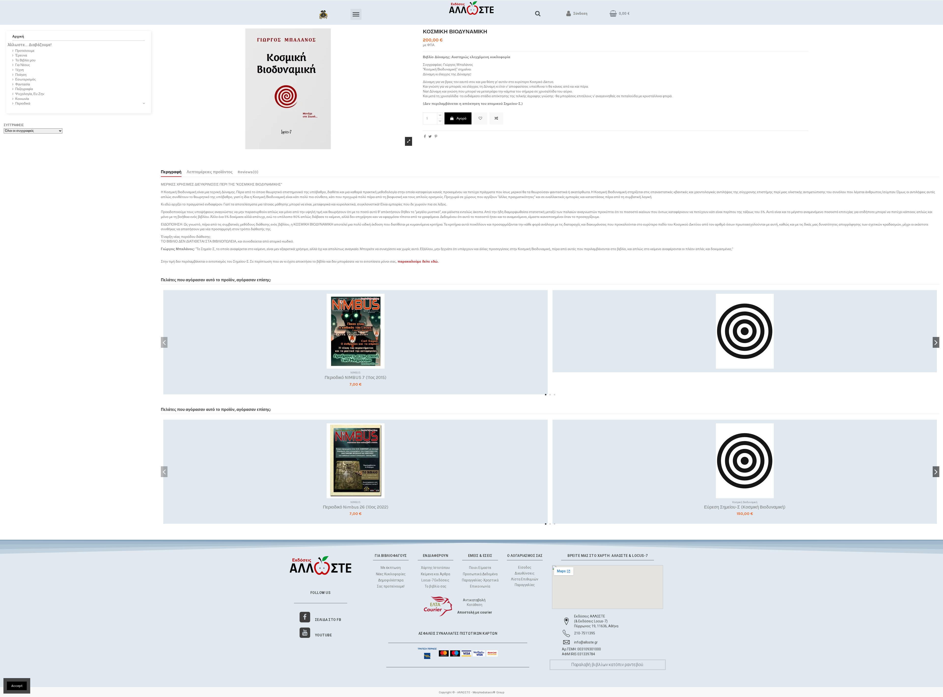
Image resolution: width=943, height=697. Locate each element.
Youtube (323, 635)
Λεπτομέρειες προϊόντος (210, 172)
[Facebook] (305, 617)
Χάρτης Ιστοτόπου (435, 568)
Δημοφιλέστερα (390, 580)
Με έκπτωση (391, 568)
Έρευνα (21, 55)
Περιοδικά (22, 103)
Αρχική (18, 36)
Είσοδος (524, 567)
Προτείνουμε (24, 51)
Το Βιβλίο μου (25, 60)
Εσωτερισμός (25, 79)
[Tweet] (430, 136)
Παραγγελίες (525, 585)
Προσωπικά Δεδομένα (480, 574)
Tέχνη (19, 70)
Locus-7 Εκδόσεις (435, 580)
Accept (17, 686)
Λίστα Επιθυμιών (525, 579)
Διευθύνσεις (525, 573)
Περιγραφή (171, 172)
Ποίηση (21, 75)
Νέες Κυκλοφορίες (391, 574)
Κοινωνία (22, 99)
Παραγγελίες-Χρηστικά (480, 580)
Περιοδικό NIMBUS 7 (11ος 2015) (355, 377)
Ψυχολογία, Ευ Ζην (29, 94)
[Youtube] (305, 633)
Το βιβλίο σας (435, 586)
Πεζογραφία (24, 89)
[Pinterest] (436, 136)
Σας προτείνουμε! (390, 586)
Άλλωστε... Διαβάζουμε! (30, 44)
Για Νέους (22, 65)
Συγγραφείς (14, 125)
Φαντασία (22, 84)
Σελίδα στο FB (328, 620)
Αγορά (461, 118)
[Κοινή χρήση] (425, 136)
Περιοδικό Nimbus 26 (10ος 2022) (355, 507)
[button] (545, 394)
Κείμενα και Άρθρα (435, 574)
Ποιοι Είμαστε (480, 568)
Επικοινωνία (480, 586)
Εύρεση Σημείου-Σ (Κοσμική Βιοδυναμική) (744, 507)
